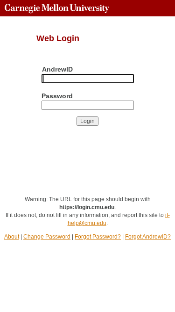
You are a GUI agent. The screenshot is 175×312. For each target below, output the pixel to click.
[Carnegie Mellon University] (57, 8)
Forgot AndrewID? (148, 236)
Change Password (46, 236)
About (11, 236)
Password (57, 96)
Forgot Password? (98, 236)
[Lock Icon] (20, 165)
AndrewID (57, 69)
